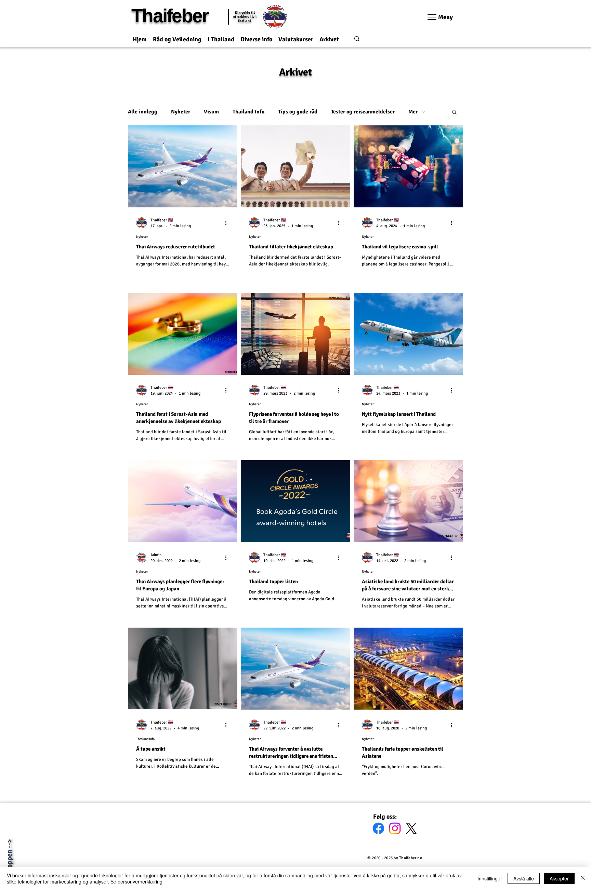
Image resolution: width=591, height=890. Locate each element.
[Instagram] (395, 828)
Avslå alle (523, 878)
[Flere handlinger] (228, 223)
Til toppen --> (9, 859)
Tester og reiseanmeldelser (363, 111)
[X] (411, 828)
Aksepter (559, 878)
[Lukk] (583, 878)
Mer (413, 111)
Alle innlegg (142, 111)
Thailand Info (248, 111)
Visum (211, 111)
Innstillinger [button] (489, 878)
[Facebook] (378, 828)
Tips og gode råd (297, 111)
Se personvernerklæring (136, 881)
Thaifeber (169, 15)
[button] (177, 36)
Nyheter (180, 111)
